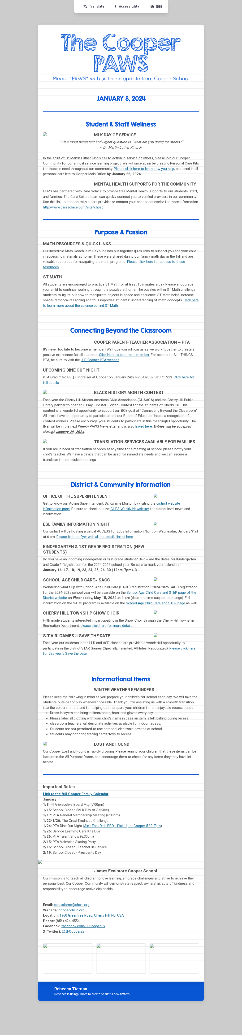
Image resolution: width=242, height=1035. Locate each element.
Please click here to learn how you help (144, 169)
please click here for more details (106, 626)
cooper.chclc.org (71, 910)
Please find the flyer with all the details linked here (94, 537)
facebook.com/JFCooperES (83, 926)
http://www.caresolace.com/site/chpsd (73, 207)
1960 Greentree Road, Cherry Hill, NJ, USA (92, 915)
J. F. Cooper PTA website (100, 360)
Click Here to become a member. (124, 355)
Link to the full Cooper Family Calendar (75, 794)
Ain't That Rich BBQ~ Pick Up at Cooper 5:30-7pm (122, 826)
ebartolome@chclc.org (71, 905)
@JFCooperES (73, 931)
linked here (143, 426)
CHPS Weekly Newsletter (129, 509)
